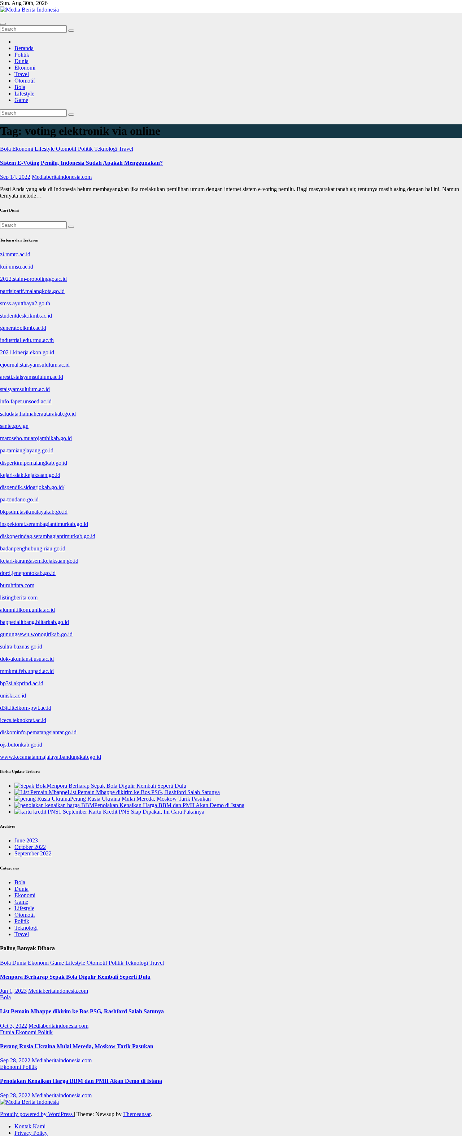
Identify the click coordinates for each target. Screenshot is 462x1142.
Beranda (24, 48)
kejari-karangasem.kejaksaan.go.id (39, 561)
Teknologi (106, 149)
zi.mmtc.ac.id (15, 254)
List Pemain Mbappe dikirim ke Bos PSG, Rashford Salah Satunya (82, 1011)
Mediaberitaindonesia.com (62, 177)
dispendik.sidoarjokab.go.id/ (32, 487)
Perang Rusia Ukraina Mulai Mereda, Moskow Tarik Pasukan (76, 1046)
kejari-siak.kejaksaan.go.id (30, 475)
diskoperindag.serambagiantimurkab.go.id (47, 536)
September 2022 (33, 853)
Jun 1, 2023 (13, 991)
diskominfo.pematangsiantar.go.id (38, 732)
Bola (19, 87)
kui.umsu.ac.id (16, 267)
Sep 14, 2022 (15, 177)
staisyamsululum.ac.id (25, 389)
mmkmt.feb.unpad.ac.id (27, 671)
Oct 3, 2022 (13, 1026)
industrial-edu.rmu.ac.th (27, 340)
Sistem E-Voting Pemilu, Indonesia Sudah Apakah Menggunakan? (81, 163)
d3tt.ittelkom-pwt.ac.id (25, 708)
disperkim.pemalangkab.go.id (33, 463)
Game (21, 100)
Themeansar (137, 1114)
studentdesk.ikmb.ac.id (26, 316)
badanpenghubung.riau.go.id (32, 548)
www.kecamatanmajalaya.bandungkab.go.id (50, 757)
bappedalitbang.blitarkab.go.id (34, 622)
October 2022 (30, 847)
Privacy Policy (31, 1133)
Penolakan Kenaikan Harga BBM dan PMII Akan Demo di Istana (81, 1081)
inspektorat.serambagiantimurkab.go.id (44, 524)
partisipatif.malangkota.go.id (32, 291)
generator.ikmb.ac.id (23, 328)
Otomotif (24, 81)
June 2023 (26, 840)
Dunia (21, 61)
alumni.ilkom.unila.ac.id (27, 610)
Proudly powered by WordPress (37, 1114)
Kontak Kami (29, 1126)
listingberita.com (19, 597)
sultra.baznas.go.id (21, 646)
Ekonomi (24, 68)
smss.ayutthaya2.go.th (25, 303)
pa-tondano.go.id (19, 499)
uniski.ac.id (13, 695)
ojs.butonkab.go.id (21, 745)
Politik (21, 55)
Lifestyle (24, 93)
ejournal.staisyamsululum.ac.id (35, 365)
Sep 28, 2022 (15, 1060)
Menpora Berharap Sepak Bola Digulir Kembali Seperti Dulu (75, 977)
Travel (21, 74)
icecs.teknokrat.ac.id (23, 720)
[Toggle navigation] (3, 24)
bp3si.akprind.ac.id (21, 683)
